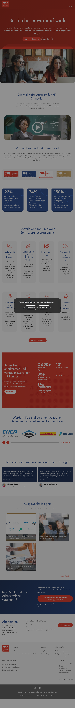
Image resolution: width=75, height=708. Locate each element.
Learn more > (51, 302)
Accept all (30, 307)
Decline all (43, 307)
